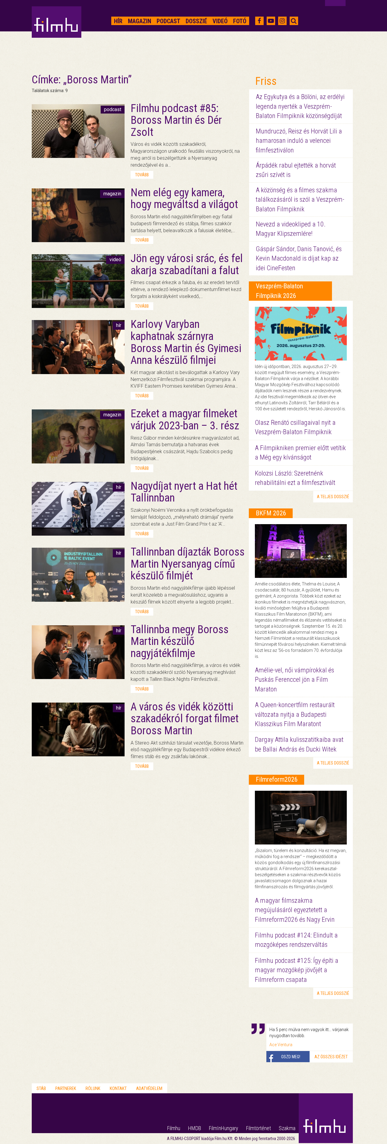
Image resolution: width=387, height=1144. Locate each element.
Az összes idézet (331, 1056)
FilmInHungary (223, 1128)
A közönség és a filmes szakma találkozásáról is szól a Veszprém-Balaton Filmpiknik (300, 199)
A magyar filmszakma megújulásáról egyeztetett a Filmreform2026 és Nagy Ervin (295, 910)
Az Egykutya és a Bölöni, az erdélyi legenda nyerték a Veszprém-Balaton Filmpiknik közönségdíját (300, 106)
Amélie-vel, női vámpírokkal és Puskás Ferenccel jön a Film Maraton (294, 679)
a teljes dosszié (333, 496)
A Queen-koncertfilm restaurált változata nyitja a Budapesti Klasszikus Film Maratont (295, 714)
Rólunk (93, 1088)
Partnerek (65, 1088)
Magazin (139, 21)
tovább (142, 174)
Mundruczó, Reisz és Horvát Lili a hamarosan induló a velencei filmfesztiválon (299, 140)
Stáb (41, 1088)
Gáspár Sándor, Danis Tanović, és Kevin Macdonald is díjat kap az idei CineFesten (299, 258)
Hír (118, 21)
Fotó (239, 21)
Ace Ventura (280, 1044)
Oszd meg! (290, 1056)
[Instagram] (282, 20)
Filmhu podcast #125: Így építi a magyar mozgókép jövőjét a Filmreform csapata (296, 970)
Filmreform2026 (277, 779)
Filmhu (173, 1128)
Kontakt (118, 1088)
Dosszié (196, 21)
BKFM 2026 (271, 513)
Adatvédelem (149, 1088)
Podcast (168, 21)
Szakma (287, 1128)
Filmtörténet (258, 1128)
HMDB (194, 1128)
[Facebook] (259, 20)
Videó (220, 21)
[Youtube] (271, 20)
